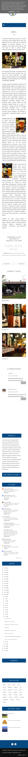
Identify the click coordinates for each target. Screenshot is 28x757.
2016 (5, 590)
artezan (22, 253)
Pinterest (15, 249)
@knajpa (10, 253)
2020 (5, 581)
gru (5, 596)
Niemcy (4, 687)
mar (6, 616)
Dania (16, 689)
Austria (9, 692)
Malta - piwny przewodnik (14, 727)
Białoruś (5, 694)
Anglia (18, 684)
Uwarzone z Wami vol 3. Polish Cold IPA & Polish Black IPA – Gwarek (11, 504)
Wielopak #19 (5, 359)
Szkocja (4, 689)
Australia (16, 697)
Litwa (20, 692)
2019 (5, 583)
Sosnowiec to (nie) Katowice (11, 624)
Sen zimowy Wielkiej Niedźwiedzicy (13, 636)
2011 (5, 650)
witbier (24, 255)
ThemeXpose (15, 750)
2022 (5, 576)
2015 (5, 592)
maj (5, 612)
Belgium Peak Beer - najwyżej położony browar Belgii (10, 541)
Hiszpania (15, 692)
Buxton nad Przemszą (10, 621)
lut (5, 641)
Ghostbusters (8, 618)
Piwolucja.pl (7, 516)
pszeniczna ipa (19, 255)
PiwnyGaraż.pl (7, 545)
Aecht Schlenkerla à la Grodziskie (11, 547)
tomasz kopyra (7, 502)
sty (5, 643)
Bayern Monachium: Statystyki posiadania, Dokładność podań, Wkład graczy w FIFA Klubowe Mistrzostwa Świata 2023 (10, 533)
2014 (5, 594)
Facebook (10, 245)
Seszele (4, 702)
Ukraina (10, 697)
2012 (5, 648)
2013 (5, 646)
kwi (5, 614)
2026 (5, 568)
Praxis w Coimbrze (9, 633)
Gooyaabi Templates (7, 752)
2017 (5, 587)
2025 (5, 570)
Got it (18, 11)
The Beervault (7, 539)
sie (5, 605)
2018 (5, 585)
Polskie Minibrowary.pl (9, 495)
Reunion (16, 694)
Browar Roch (11, 713)
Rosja (21, 694)
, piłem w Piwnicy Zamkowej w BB (19, 173)
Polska (13, 255)
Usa (20, 687)
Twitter (19, 245)
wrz (6, 603)
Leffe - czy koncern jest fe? (11, 639)
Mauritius (12, 699)
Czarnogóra (5, 699)
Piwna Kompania (8, 551)
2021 (5, 579)
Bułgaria (22, 697)
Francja (10, 694)
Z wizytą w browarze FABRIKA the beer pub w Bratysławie (11, 490)
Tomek (10, 373)
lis (5, 598)
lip (5, 607)
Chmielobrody (7, 508)
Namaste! (7, 627)
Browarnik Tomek (8, 488)
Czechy (9, 684)
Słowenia (5, 697)
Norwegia (10, 687)
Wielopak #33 (5, 330)
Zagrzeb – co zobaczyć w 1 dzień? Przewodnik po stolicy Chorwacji (11, 553)
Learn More (12, 11)
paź (5, 601)
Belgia (14, 684)
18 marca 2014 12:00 (13, 375)
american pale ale (16, 253)
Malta (20, 689)
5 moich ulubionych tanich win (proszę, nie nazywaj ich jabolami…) (11, 518)
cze (5, 609)
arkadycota (12, 389)
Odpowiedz (23, 382)
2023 (5, 574)
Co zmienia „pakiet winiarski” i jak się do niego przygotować (12, 525)
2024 (5, 572)
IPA (11, 255)
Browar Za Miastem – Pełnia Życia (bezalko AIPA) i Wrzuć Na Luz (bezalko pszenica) (11, 511)
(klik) (16, 175)
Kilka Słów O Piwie (8, 530)
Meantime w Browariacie (10, 630)
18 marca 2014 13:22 (13, 391)
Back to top (21, 755)
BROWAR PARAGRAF (9, 523)
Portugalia (10, 689)
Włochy (4, 692)
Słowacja (16, 687)
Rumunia (18, 699)
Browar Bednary (5, 255)
